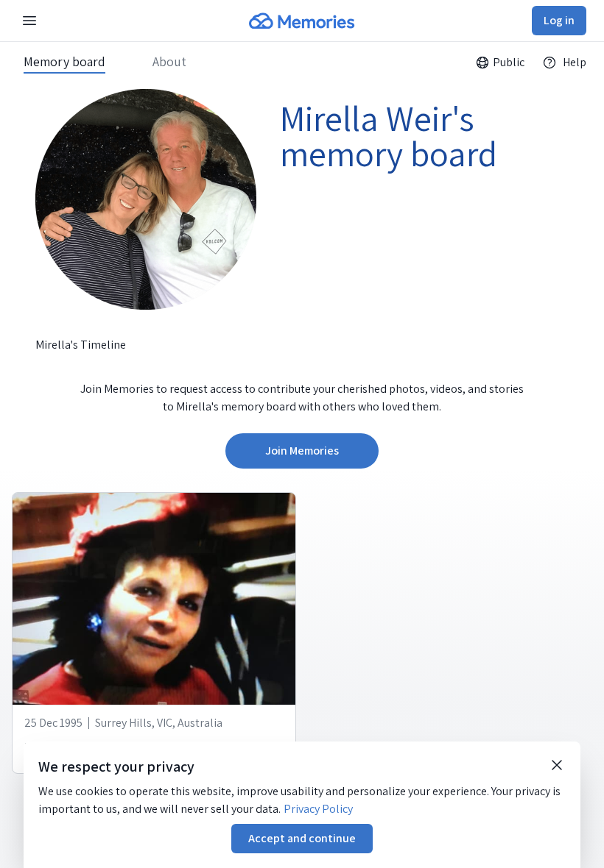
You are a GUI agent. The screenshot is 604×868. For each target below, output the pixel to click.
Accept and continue (302, 838)
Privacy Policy (318, 809)
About (169, 62)
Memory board (64, 62)
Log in (559, 20)
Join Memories (302, 450)
